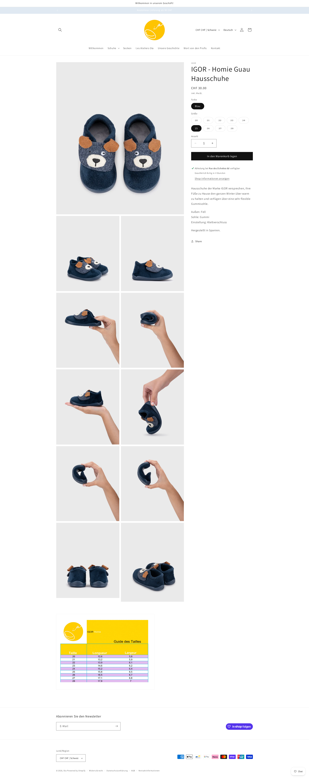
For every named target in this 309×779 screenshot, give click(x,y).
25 (196, 128)
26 (210, 128)
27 (222, 128)
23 (233, 120)
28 (234, 128)
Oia (65, 771)
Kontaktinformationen (149, 770)
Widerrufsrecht (96, 770)
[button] (60, 30)
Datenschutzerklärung (117, 770)
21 (210, 120)
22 (222, 120)
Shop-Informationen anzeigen (212, 178)
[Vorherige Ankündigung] (57, 10)
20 (198, 120)
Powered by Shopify (76, 771)
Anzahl (194, 136)
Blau (197, 106)
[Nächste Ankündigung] (252, 10)
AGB (133, 770)
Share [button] (198, 241)
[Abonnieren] (116, 726)
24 (245, 120)
